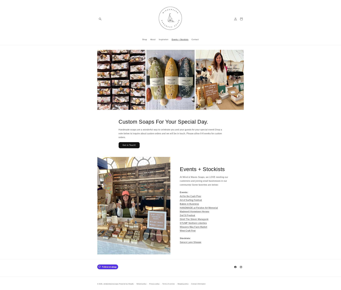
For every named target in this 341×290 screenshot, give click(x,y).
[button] (100, 19)
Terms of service (168, 284)
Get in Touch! (129, 145)
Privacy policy (154, 284)
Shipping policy (183, 284)
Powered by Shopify (126, 284)
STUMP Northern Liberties (193, 223)
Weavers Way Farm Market (193, 227)
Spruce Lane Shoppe (190, 242)
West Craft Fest (188, 231)
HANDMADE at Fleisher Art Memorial (199, 208)
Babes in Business (189, 204)
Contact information (198, 284)
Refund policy (142, 284)
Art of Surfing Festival (191, 200)
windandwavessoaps (111, 284)
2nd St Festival (187, 215)
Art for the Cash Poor (190, 196)
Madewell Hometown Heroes (194, 211)
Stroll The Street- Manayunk (194, 219)
